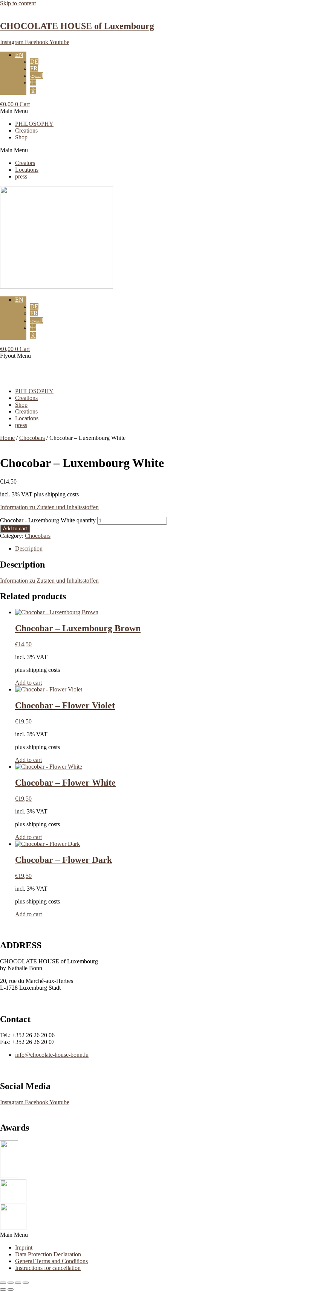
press (21, 176)
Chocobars (32, 438)
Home (7, 438)
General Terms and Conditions (51, 1261)
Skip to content (18, 3)
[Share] (18, 1283)
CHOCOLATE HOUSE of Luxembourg (77, 26)
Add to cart (15, 528)
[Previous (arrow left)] (3, 1289)
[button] (154, 111)
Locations (26, 169)
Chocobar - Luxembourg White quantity (48, 520)
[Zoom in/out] (3, 1283)
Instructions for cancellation (48, 1268)
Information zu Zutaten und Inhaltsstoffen (49, 507)
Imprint (23, 1247)
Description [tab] (29, 548)
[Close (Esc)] (26, 1283)
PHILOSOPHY (34, 124)
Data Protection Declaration (48, 1254)
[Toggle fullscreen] (11, 1283)
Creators (25, 163)
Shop (21, 137)
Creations (26, 130)
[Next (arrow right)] (11, 1289)
